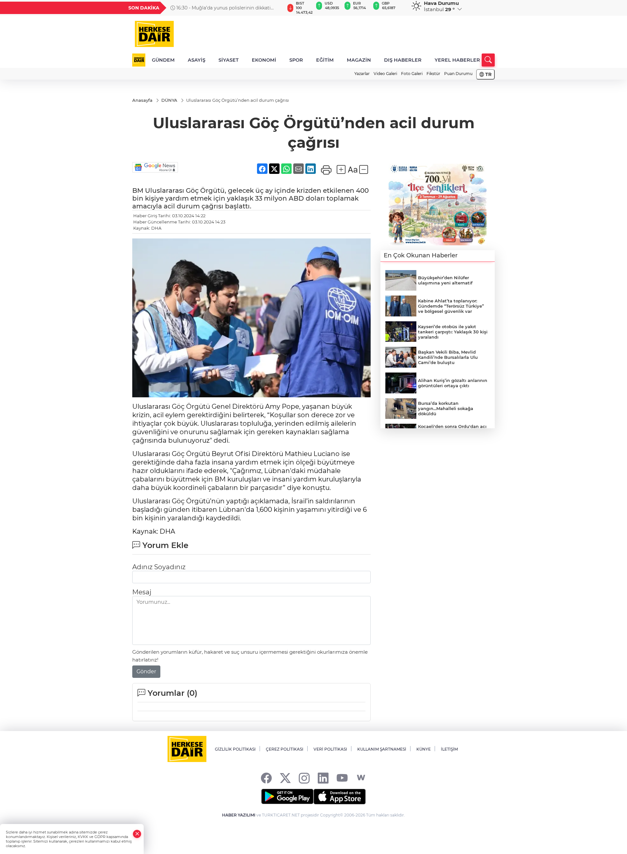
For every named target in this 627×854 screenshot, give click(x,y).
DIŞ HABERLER (403, 60)
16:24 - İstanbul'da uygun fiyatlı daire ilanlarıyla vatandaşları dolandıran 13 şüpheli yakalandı (226, 8)
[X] (285, 778)
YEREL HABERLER (457, 60)
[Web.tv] (361, 778)
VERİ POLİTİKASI (330, 749)
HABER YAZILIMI (238, 815)
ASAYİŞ (196, 60)
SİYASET (228, 60)
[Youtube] (342, 778)
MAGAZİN (359, 60)
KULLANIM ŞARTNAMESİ (381, 749)
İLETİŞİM (449, 749)
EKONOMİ (264, 60)
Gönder (146, 671)
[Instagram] (304, 778)
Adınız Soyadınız (158, 567)
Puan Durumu (458, 73)
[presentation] (276, 8)
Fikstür (433, 73)
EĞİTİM (325, 60)
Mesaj (141, 592)
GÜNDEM (163, 60)
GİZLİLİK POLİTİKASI (235, 749)
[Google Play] (287, 796)
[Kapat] (137, 834)
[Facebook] (266, 778)
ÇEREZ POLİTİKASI (284, 749)
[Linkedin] (323, 778)
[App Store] (340, 796)
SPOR (296, 60)
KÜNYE (423, 749)
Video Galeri (385, 73)
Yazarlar (362, 73)
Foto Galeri (412, 73)
